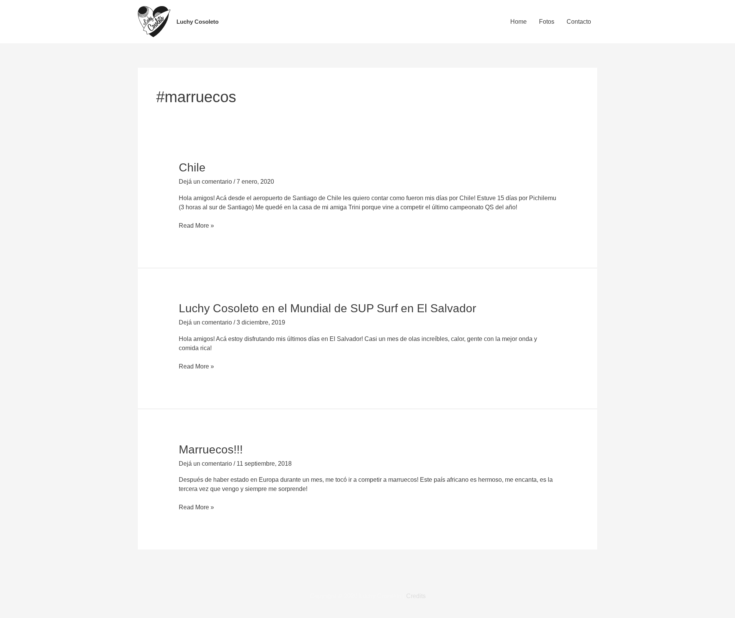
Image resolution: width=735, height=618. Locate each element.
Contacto (579, 21)
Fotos (546, 21)
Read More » (196, 225)
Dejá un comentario (205, 181)
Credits (416, 596)
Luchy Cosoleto (197, 21)
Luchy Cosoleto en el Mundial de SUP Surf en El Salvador (327, 308)
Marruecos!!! (211, 449)
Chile (192, 167)
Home (518, 21)
